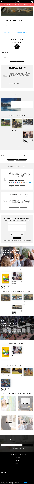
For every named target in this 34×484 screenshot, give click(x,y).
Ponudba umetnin (8, 412)
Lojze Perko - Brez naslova (5, 370)
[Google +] (18, 39)
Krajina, (5, 32)
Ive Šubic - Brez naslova (17, 371)
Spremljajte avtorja (19, 105)
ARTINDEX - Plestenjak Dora (21, 30)
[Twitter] (13, 39)
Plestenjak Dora (6, 30)
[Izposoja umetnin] (25, 403)
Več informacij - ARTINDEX (7, 336)
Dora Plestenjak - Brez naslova (28, 122)
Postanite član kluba (20, 159)
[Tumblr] (22, 39)
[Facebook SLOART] (16, 461)
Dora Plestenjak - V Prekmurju (17, 123)
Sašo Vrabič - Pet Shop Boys (17, 276)
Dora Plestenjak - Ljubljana (28, 134)
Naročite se (28, 445)
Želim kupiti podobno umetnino (22, 32)
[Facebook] (11, 39)
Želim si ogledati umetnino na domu (14, 83)
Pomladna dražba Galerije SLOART (9, 262)
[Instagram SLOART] (18, 461)
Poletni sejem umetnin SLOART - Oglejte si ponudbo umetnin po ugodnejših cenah (17, 4)
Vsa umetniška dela (16, 146)
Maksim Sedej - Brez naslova (28, 372)
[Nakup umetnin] (8, 403)
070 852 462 (14, 197)
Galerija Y (17, 463)
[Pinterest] (20, 39)
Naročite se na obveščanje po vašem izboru (17, 448)
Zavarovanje (11, 186)
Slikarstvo (5, 33)
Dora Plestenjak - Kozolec (17, 297)
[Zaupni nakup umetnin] (8, 422)
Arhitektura (8, 32)
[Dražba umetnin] (25, 422)
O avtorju (13, 105)
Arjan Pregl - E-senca (5, 278)
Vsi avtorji (25, 105)
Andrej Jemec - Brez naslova (5, 383)
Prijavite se (11, 159)
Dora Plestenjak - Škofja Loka (5, 122)
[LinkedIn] (15, 39)
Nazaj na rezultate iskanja (17, 61)
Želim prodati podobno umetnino (22, 33)
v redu (26, 482)
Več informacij (30, 482)
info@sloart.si (19, 196)
